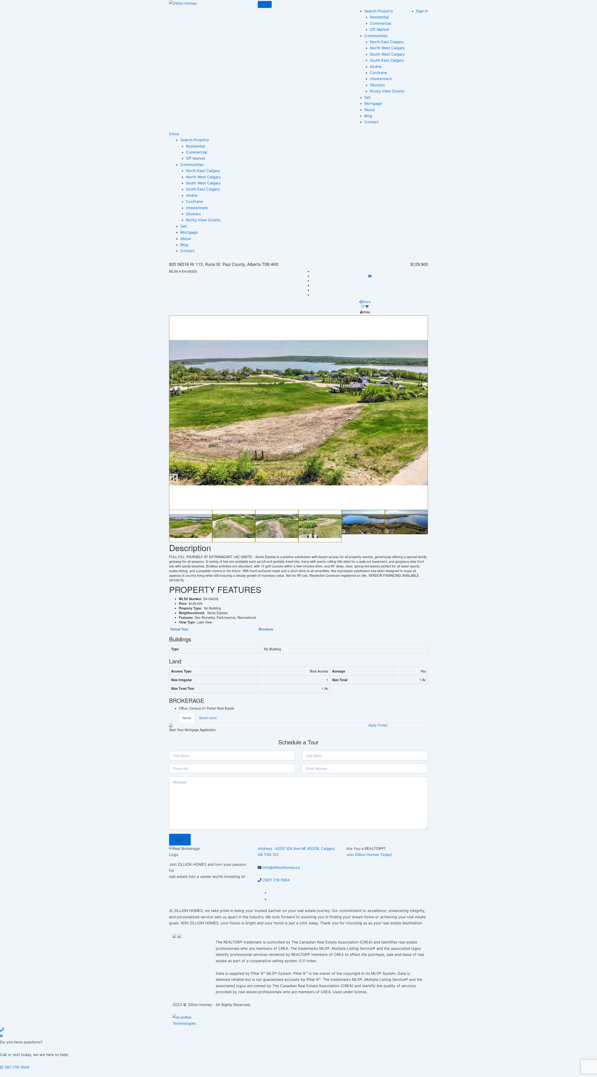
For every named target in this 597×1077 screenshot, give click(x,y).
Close (174, 133)
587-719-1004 (16, 1067)
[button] (165, 412)
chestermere (381, 78)
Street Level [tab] (208, 717)
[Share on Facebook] (369, 271)
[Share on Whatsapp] (369, 294)
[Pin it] (369, 285)
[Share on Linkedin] (369, 290)
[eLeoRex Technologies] (188, 1020)
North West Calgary (387, 48)
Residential (379, 17)
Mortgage (373, 103)
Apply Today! (378, 725)
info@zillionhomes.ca (281, 867)
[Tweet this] (369, 280)
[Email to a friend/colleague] (369, 276)
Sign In (422, 11)
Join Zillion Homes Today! (369, 854)
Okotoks (377, 85)
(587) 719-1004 (276, 880)
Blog (368, 115)
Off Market (379, 29)
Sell (367, 97)
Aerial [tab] (187, 717)
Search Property (378, 11)
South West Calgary (387, 54)
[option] (298, 413)
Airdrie (376, 66)
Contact (371, 122)
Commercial (380, 23)
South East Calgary (387, 60)
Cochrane (378, 72)
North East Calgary (387, 41)
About (369, 109)
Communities (375, 35)
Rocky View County (387, 91)
